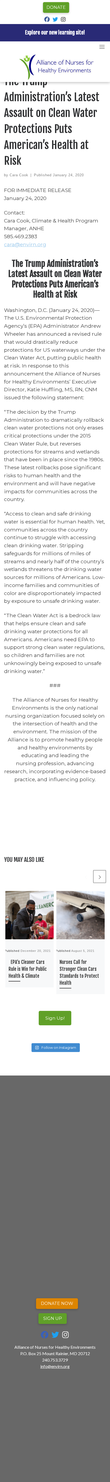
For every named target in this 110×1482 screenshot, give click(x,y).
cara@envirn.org (25, 244)
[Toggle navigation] (102, 46)
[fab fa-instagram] (63, 19)
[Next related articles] (99, 876)
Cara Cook (19, 175)
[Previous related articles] (85, 876)
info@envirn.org (55, 1366)
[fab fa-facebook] (47, 19)
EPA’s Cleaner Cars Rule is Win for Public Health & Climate (28, 969)
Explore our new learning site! (55, 32)
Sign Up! (55, 1018)
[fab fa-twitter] (55, 19)
